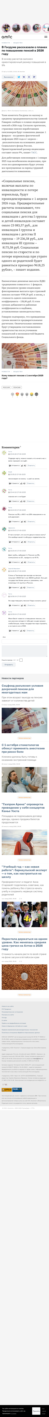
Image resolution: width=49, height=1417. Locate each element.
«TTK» (33, 1108)
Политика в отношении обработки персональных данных (21, 1032)
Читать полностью (24, 738)
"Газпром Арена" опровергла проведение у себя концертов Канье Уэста (23, 807)
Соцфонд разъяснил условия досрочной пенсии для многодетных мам (22, 689)
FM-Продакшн (6, 1009)
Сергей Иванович (14, 568)
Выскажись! (8, 77)
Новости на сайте (8, 1006)
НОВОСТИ (6, 43)
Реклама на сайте (8, 1015)
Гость (10, 451)
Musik (10, 472)
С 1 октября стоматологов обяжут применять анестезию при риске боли (23, 748)
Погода (4, 1017)
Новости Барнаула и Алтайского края (14, 1026)
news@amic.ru (38, 1058)
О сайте (4, 1020)
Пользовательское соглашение (12, 1012)
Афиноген (11, 528)
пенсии (17, 387)
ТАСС (34, 152)
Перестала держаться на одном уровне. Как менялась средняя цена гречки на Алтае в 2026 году (24, 944)
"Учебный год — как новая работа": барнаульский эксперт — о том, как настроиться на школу (24, 872)
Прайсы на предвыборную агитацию (14, 1023)
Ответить (31, 465)
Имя (4, 637)
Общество (18, 43)
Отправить (9, 665)
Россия (6, 387)
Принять (36, 1411)
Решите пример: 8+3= (10, 660)
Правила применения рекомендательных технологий (19, 1030)
